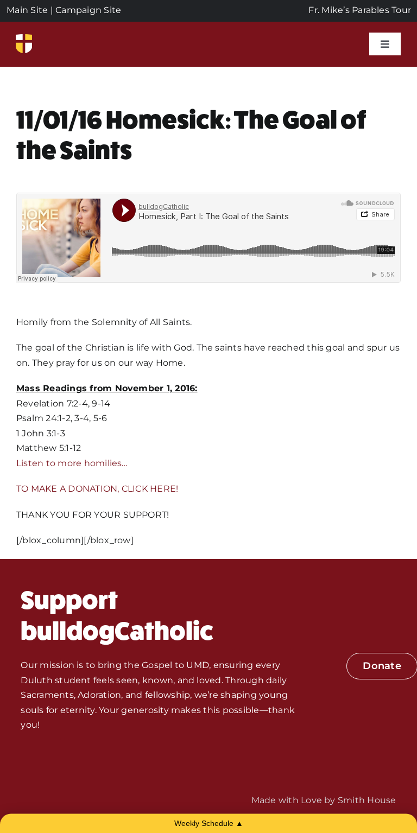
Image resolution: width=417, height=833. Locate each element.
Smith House (367, 800)
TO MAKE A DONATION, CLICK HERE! (97, 489)
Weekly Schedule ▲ (208, 823)
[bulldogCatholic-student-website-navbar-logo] (24, 38)
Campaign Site (88, 10)
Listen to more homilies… (72, 463)
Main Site (27, 10)
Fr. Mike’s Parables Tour (359, 10)
